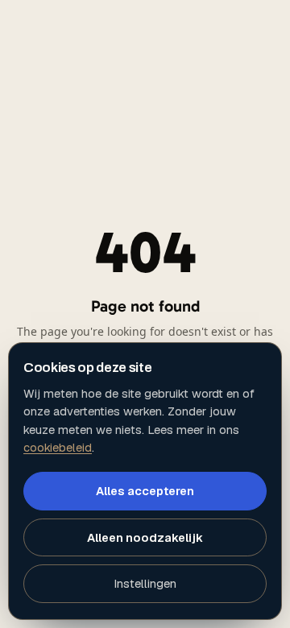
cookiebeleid (57, 447)
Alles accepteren (145, 490)
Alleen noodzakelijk (145, 537)
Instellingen (145, 583)
